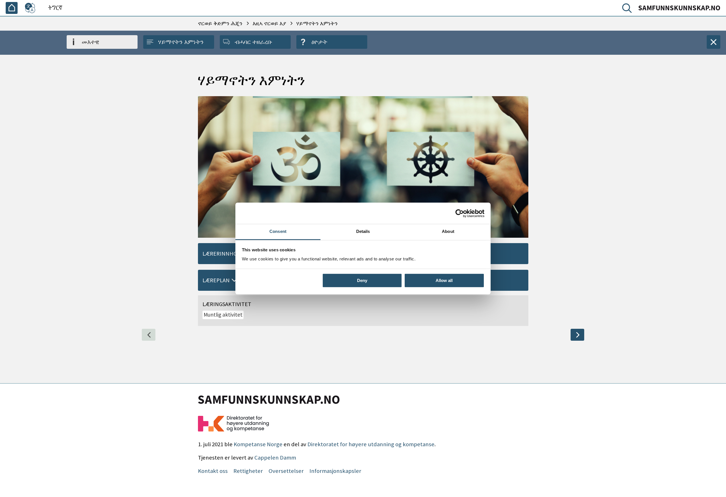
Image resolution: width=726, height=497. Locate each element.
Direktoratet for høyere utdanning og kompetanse (370, 444)
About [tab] (448, 231)
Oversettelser (286, 471)
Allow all (444, 280)
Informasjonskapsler (335, 471)
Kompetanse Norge (258, 444)
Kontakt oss (213, 471)
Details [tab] (363, 231)
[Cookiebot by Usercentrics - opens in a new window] (459, 213)
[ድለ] (628, 9)
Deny (362, 280)
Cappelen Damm (275, 457)
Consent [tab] (277, 231)
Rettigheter (248, 471)
